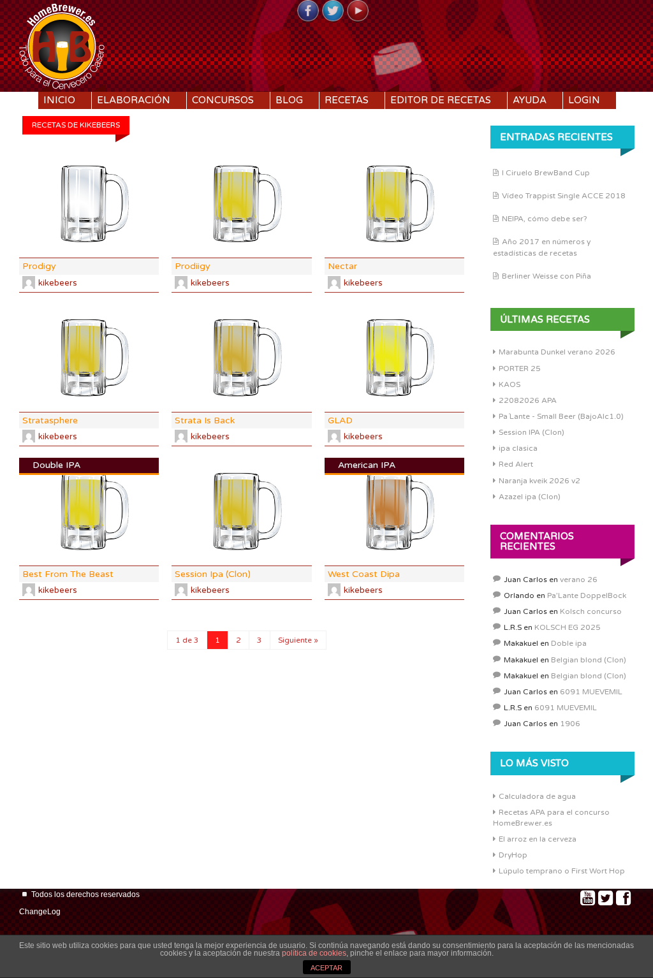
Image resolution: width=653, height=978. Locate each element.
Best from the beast (68, 574)
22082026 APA (528, 400)
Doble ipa (569, 643)
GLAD (340, 420)
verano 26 (579, 579)
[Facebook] (308, 11)
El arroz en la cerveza (537, 839)
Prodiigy (192, 266)
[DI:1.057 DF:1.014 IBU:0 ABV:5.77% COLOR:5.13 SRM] (394, 204)
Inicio (59, 100)
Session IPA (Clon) (531, 432)
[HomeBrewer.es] (62, 44)
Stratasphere (50, 420)
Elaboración (133, 100)
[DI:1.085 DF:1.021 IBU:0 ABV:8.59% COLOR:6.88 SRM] (241, 358)
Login (584, 100)
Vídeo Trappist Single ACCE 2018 (564, 195)
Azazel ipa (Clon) (530, 496)
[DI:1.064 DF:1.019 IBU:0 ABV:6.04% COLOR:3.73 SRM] (394, 358)
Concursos (223, 100)
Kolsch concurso (591, 611)
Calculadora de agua (537, 796)
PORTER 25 (520, 368)
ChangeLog (40, 911)
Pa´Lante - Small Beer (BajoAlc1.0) (561, 416)
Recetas (347, 100)
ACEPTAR (326, 968)
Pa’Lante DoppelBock (586, 595)
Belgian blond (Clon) (588, 659)
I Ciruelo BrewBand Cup (546, 172)
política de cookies (314, 953)
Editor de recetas (440, 100)
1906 (570, 723)
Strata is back (205, 420)
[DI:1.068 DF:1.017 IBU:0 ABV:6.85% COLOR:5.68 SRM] (89, 358)
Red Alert (516, 464)
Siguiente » (298, 640)
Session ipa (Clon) (213, 574)
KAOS (509, 384)
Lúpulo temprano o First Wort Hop (562, 870)
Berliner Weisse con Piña (546, 276)
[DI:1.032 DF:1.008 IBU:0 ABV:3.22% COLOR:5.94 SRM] (241, 512)
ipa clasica (518, 448)
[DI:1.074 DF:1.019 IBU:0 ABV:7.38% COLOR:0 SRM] (89, 204)
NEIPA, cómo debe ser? (544, 218)
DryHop (513, 854)
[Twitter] (332, 11)
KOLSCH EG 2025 (567, 627)
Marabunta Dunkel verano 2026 (557, 351)
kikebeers (57, 283)
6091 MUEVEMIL (591, 691)
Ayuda (530, 100)
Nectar (342, 266)
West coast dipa (364, 574)
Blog (289, 100)
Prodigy (39, 266)
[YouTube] (357, 11)
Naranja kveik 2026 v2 (539, 480)
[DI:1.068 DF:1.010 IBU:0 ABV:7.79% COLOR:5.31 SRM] (241, 204)
